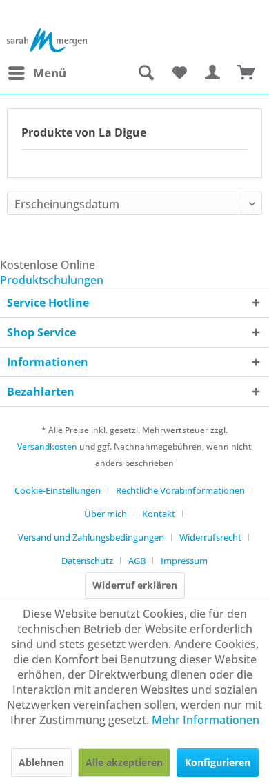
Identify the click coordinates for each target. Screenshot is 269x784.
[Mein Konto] (213, 73)
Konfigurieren (217, 762)
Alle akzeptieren (124, 762)
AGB (137, 560)
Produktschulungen (51, 280)
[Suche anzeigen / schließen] (145, 73)
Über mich (105, 513)
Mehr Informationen (205, 719)
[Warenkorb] (247, 73)
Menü (49, 73)
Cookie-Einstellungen (57, 490)
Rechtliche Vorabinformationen (180, 490)
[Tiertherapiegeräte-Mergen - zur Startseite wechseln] (47, 40)
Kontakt (158, 513)
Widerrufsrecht (210, 537)
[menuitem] (36, 73)
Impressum (184, 560)
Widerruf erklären (134, 585)
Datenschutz (87, 560)
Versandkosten (47, 446)
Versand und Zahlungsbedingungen (91, 537)
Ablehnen (41, 762)
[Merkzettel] (179, 73)
